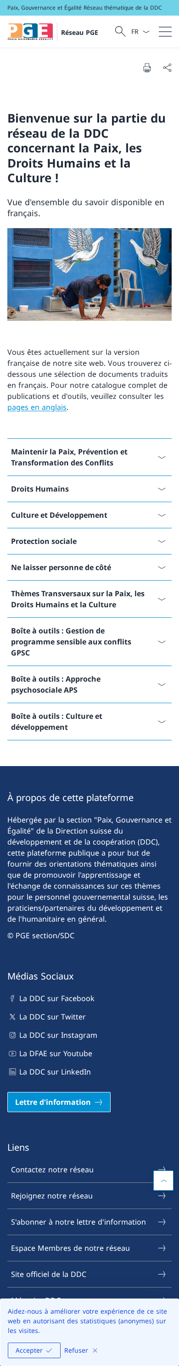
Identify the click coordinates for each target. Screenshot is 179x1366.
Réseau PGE (79, 32)
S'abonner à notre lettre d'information (78, 1222)
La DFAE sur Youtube (55, 1053)
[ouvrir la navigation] (165, 31)
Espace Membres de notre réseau (70, 1248)
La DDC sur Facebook (57, 998)
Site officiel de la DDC (48, 1274)
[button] (163, 1180)
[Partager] (167, 67)
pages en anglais (37, 407)
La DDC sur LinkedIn (55, 1072)
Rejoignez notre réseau (52, 1196)
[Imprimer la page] (147, 67)
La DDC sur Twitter (52, 1017)
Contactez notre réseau (52, 1169)
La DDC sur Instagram (58, 1035)
